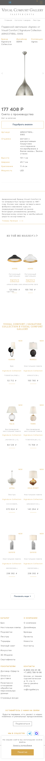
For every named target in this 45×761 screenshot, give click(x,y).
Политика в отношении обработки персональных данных (8, 688)
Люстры (5, 637)
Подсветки (6, 632)
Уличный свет (8, 646)
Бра (2, 623)
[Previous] (32, 235)
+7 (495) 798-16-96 (33, 672)
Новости (28, 641)
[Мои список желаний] (28, 2)
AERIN (19, 42)
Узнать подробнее (22, 745)
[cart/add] (17, 296)
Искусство (6, 650)
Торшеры (5, 641)
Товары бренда (10, 221)
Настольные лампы (11, 627)
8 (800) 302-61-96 (32, 670)
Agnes (34, 42)
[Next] (36, 235)
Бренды (28, 632)
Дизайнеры (30, 627)
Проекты (28, 637)
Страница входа (9, 698)
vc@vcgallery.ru (31, 690)
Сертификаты (8, 660)
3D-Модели (7, 655)
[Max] (36, 733)
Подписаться (23, 724)
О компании (30, 623)
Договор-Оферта (10, 671)
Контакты (29, 646)
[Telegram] (9, 2)
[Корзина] (34, 2)
